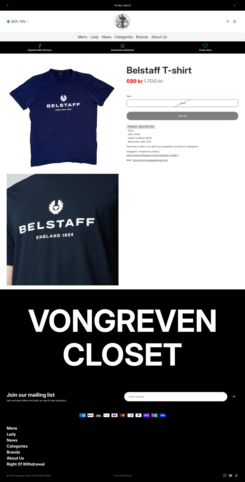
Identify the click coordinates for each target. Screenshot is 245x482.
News (12, 440)
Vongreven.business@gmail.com (150, 160)
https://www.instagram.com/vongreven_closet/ (152, 155)
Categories (17, 446)
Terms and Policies (123, 475)
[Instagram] (225, 476)
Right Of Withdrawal (26, 464)
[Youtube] (230, 476)
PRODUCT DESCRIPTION (141, 127)
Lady (11, 434)
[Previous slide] (8, 5)
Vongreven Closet (22, 475)
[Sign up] (233, 397)
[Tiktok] (236, 476)
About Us (15, 458)
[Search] (227, 21)
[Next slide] (234, 5)
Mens (12, 428)
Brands (13, 452)
